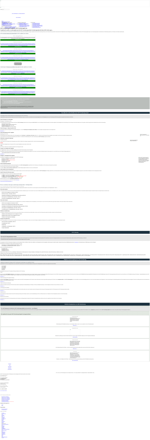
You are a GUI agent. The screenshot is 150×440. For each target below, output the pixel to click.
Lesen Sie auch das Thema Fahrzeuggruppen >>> (6, 181)
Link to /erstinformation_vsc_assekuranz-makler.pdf (18, 13)
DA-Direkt (3, 419)
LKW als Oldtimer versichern (23, 26)
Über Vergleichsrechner (75, 360)
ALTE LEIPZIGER (4, 413)
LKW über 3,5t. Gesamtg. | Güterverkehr (10, 27)
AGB (9, 365)
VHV (2, 435)
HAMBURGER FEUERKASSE (5, 424)
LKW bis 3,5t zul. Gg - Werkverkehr (5, 397)
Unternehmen (9, 366)
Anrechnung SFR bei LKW (35, 26)
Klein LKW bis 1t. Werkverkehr (5, 396)
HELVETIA (3, 425)
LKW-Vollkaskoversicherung (36, 24)
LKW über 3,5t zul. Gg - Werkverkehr (6, 398)
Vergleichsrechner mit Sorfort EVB (5, 401)
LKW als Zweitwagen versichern (36, 27)
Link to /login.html (18, 17)
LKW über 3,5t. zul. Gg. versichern (7, 24)
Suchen (1, 9)
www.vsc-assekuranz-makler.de (3, 390)
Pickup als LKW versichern (22, 24)
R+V (2, 431)
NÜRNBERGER (3, 428)
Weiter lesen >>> (2, 276)
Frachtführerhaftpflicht (4, 409)
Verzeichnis (76, 242)
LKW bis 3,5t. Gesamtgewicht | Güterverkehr (10, 26)
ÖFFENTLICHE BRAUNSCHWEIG (5, 429)
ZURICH (3, 437)
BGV (2, 416)
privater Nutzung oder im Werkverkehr (10, 33)
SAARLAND (3, 433)
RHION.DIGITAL (4, 432)
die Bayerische (3, 421)
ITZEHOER (3, 426)
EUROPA (3, 422)
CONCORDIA (3, 417)
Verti (2, 405)
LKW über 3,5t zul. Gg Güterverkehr (6, 399)
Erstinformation (10, 369)
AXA (2, 414)
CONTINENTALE (4, 418)
